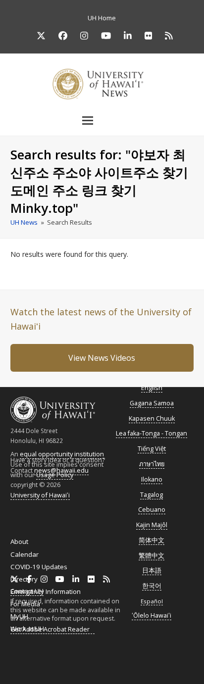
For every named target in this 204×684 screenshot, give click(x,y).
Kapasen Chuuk (152, 418)
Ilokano (151, 479)
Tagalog (151, 494)
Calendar (24, 554)
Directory (24, 579)
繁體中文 (151, 555)
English (151, 388)
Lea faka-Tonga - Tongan (151, 433)
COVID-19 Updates (38, 566)
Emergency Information (45, 591)
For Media (25, 603)
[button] (102, 120)
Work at (27, 628)
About (19, 541)
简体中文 (151, 540)
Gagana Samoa (152, 403)
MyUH (19, 616)
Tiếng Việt (152, 448)
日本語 (151, 570)
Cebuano (151, 509)
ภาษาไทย (151, 464)
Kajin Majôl (151, 525)
